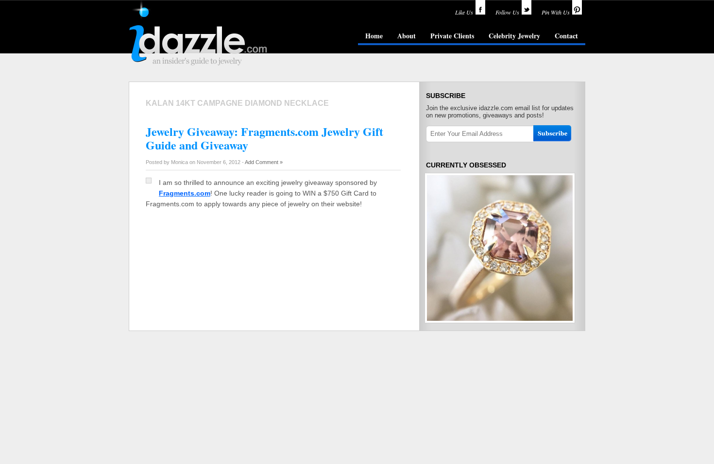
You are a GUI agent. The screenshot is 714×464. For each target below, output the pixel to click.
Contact (566, 36)
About (406, 36)
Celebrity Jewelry (514, 36)
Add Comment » (264, 162)
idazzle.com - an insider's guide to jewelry (199, 33)
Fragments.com (184, 193)
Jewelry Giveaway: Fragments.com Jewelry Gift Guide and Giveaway (264, 138)
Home (374, 36)
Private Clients (452, 36)
